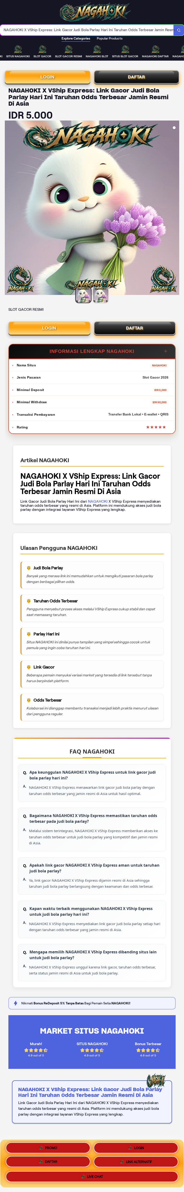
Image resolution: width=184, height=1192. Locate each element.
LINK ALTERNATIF (139, 1163)
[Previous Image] (8, 208)
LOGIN (47, 77)
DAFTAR (136, 77)
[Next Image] (175, 208)
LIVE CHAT (95, 1178)
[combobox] (87, 30)
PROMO (51, 1148)
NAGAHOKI (98, 501)
